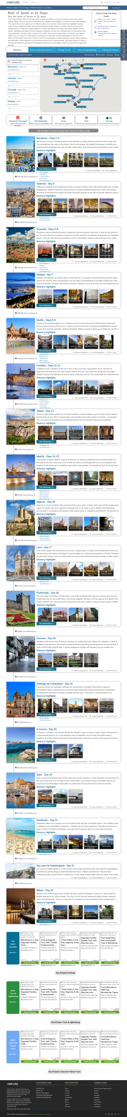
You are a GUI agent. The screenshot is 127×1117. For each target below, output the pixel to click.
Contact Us (40, 1088)
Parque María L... (44, 354)
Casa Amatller (43, 172)
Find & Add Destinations (41, 50)
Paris (66, 1088)
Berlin (67, 1099)
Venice (67, 1104)
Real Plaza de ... (44, 358)
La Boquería (43, 174)
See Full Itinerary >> (14, 70)
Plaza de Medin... (44, 536)
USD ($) (24, 2)
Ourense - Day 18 (46, 638)
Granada (16, 89)
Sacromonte (43, 267)
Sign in (118, 2)
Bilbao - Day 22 (45, 890)
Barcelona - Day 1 (48, 138)
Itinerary (17, 50)
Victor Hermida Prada (28, 637)
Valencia (15, 78)
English (32, 2)
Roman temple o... (44, 402)
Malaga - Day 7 (45, 274)
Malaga (15, 101)
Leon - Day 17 (44, 547)
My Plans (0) (116, 8)
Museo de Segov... (45, 538)
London (67, 1093)
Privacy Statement (42, 1093)
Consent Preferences (43, 1097)
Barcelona (17, 66)
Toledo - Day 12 (45, 410)
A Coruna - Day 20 (47, 729)
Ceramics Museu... (44, 218)
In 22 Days (25, 8)
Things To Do (64, 50)
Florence (67, 1106)
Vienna (67, 1091)
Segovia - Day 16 (46, 501)
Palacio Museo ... (44, 404)
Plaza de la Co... (44, 400)
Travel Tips (107, 2)
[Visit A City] (12, 1084)
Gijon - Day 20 (44, 774)
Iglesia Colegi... (44, 360)
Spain (16, 8)
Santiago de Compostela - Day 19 (55, 683)
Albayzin (42, 265)
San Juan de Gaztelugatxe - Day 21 (55, 865)
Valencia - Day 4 (45, 183)
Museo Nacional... (44, 491)
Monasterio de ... (44, 497)
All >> (27, 965)
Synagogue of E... (44, 445)
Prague (67, 1095)
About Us (39, 1091)
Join (114, 2)
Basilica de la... (43, 356)
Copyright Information (44, 1095)
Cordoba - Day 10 (49, 365)
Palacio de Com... (44, 493)
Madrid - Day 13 (48, 456)
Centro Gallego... (44, 718)
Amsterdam (68, 1097)
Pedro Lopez (30, 819)
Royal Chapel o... (44, 263)
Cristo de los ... (43, 406)
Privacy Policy (33, 1114)
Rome (67, 1102)
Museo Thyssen (44, 495)
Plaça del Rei (43, 178)
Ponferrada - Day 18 (48, 592)
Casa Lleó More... (44, 176)
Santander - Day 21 (47, 820)
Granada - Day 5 (47, 229)
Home (9, 8)
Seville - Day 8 (46, 320)
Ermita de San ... (44, 269)
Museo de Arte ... (44, 582)
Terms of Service (45, 1114)
